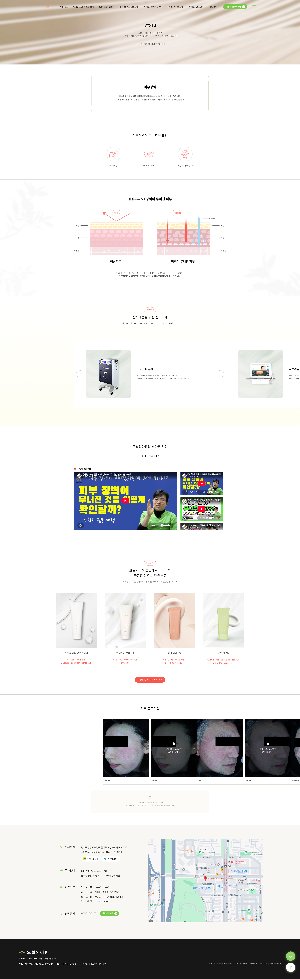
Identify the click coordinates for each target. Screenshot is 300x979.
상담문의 (213, 7)
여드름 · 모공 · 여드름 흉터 (83, 7)
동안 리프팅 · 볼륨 (105, 7)
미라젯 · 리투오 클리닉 (176, 7)
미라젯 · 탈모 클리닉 (197, 7)
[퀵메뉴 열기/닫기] (290, 956)
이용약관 (22, 959)
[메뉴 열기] (254, 7)
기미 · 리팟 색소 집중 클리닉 (128, 7)
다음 (220, 373)
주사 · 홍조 (63, 7)
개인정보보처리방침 (35, 959)
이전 (79, 373)
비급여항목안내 (50, 959)
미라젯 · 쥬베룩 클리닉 (153, 7)
